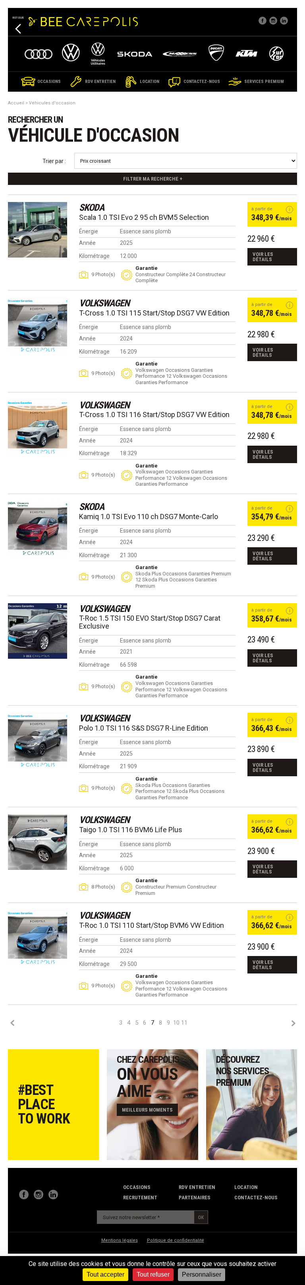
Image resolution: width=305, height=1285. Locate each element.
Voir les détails (263, 256)
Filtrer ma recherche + (152, 179)
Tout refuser (153, 1274)
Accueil (16, 103)
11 (184, 1023)
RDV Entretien (197, 1187)
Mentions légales (119, 1240)
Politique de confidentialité (175, 1240)
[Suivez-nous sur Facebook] (262, 21)
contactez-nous (256, 1197)
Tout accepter (105, 1274)
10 (176, 1023)
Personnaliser (201, 1274)
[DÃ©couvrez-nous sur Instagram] (273, 21)
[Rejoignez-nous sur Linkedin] (284, 21)
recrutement (140, 1197)
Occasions (137, 1187)
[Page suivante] (293, 1023)
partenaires (194, 1197)
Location (246, 1187)
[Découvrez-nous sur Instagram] (38, 1194)
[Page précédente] (12, 1023)
